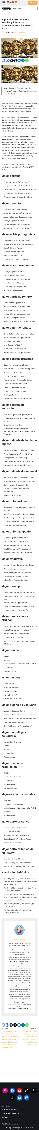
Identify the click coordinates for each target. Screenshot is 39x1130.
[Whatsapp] (27, 60)
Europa (12, 35)
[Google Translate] (3, 60)
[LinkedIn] (26, 1098)
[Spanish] (15, 2)
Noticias (18, 35)
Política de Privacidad (9, 1110)
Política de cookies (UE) (10, 1113)
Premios (24, 35)
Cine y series (6, 35)
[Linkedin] (23, 60)
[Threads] (15, 60)
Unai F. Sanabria (18, 32)
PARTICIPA (32, 3)
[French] (5, 2)
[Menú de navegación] (35, 8)
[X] (11, 60)
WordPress (29, 1128)
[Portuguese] (13, 2)
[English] (3, 2)
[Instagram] (5, 1090)
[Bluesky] (19, 60)
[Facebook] (7, 60)
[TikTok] (26, 1090)
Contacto (5, 1117)
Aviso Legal (6, 1106)
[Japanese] (10, 2)
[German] (8, 2)
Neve (8, 1128)
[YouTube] (19, 1090)
